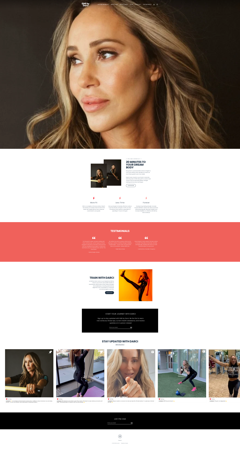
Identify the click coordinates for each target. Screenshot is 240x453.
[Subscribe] (131, 327)
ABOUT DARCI (124, 4)
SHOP (131, 4)
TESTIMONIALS (147, 4)
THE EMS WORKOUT (103, 4)
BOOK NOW (109, 292)
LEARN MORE (131, 185)
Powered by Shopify (124, 443)
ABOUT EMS (114, 4)
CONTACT (138, 4)
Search (120, 440)
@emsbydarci (120, 344)
